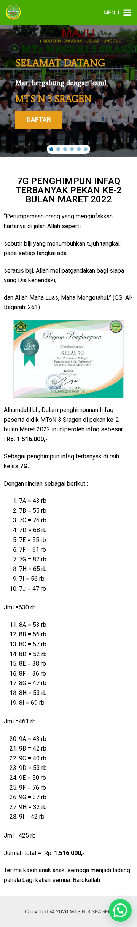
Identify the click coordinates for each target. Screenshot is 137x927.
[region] (68, 91)
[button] (51, 149)
